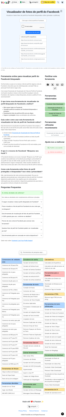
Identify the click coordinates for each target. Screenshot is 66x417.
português (34, 2)
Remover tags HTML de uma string (53, 298)
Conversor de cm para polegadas (8, 273)
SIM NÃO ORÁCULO (8, 393)
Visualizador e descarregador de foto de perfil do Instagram (54, 380)
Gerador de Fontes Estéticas (53, 309)
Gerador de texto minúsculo (53, 340)
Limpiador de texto (28, 319)
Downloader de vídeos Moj (52, 364)
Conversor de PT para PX (9, 338)
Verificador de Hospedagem (31, 379)
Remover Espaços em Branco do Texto (32, 330)
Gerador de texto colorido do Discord (31, 347)
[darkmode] (62, 2)
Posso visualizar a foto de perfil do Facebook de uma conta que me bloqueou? (21, 208)
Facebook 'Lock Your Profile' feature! (22, 240)
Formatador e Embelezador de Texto (32, 308)
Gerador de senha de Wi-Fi (31, 276)
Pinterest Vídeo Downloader (53, 370)
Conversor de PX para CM (10, 355)
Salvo (24, 2)
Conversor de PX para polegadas (8, 359)
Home (15, 2)
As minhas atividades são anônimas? (13, 193)
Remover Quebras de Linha (31, 338)
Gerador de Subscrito (51, 323)
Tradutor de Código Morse (31, 376)
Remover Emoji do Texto (30, 326)
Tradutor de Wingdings (51, 350)
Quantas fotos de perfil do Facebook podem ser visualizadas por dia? (20, 229)
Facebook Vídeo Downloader (55, 104)
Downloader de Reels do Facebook (55, 108)
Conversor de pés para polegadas (8, 285)
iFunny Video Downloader (52, 385)
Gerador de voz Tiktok (8, 386)
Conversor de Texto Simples (31, 300)
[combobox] (33, 252)
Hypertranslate (27, 369)
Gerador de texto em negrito (53, 337)
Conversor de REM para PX (10, 364)
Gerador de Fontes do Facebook (55, 114)
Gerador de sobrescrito (51, 333)
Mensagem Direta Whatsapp (31, 393)
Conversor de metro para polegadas (9, 330)
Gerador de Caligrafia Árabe (31, 312)
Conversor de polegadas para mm (10, 305)
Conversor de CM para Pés (10, 265)
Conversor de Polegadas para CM (10, 294)
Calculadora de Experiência (53, 263)
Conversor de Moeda (29, 359)
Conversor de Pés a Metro (10, 290)
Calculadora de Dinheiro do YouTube (53, 279)
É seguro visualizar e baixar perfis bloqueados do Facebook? (20, 202)
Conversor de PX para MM (10, 341)
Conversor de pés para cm (10, 281)
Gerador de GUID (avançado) (32, 362)
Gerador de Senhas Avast (30, 266)
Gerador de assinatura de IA (53, 393)
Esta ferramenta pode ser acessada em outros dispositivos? (20, 235)
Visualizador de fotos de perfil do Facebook (55, 134)
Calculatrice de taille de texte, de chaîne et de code (54, 267)
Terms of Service (34, 411)
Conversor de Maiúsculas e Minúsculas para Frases (31, 295)
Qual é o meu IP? (28, 373)
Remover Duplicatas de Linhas (32, 322)
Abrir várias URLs (28, 356)
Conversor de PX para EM (9, 351)
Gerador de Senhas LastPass (32, 273)
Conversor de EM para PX (9, 277)
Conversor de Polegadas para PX (10, 316)
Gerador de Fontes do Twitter (53, 320)
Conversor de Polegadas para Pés (10, 299)
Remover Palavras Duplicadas (32, 334)
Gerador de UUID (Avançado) (32, 366)
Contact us (44, 411)
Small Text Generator (51, 347)
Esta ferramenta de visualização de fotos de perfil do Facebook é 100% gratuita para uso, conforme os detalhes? (21, 215)
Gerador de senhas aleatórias (32, 280)
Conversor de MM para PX (10, 335)
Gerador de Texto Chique (52, 326)
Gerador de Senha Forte (30, 263)
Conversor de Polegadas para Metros (10, 310)
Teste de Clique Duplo (8, 375)
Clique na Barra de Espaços (10, 372)
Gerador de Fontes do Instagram (54, 316)
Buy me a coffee (49, 2)
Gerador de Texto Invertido (31, 315)
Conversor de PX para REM (10, 348)
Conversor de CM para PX (10, 268)
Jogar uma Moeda (7, 390)
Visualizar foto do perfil (33, 32)
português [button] (33, 406)
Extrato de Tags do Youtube (53, 289)
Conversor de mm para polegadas (9, 325)
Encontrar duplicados (29, 303)
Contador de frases (29, 288)
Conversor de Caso (29, 291)
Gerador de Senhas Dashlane (32, 269)
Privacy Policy (23, 411)
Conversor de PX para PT (9, 345)
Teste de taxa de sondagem (10, 378)
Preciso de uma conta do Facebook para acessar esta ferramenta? (18, 222)
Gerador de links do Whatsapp (32, 390)
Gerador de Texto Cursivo (52, 330)
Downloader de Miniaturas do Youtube (53, 285)
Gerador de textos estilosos (53, 343)
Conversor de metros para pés (11, 320)
